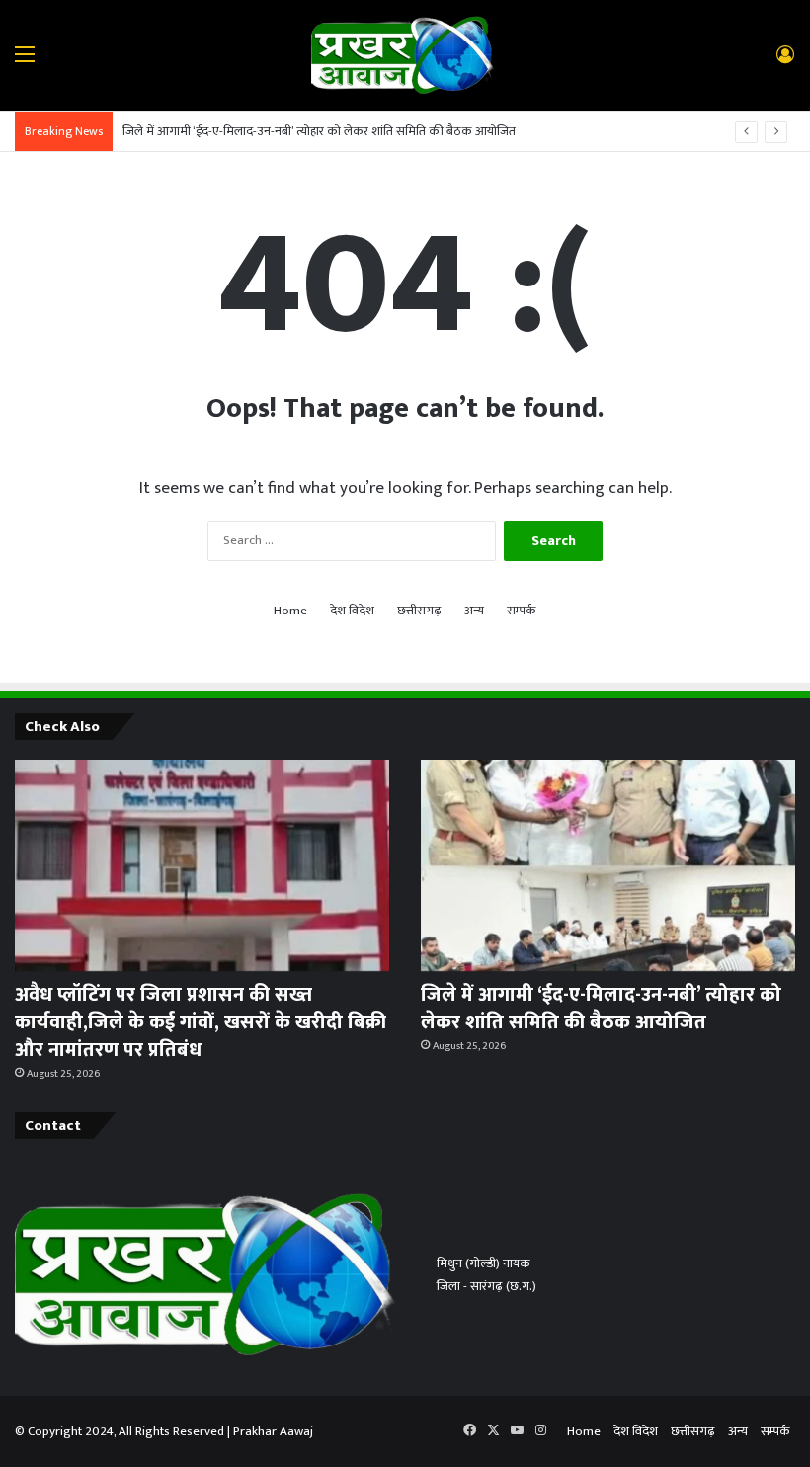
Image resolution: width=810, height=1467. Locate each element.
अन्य (474, 611)
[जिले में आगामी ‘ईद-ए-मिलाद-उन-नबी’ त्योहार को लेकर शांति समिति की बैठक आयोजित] (608, 865)
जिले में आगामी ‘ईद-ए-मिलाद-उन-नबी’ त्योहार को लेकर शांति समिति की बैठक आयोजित (319, 131)
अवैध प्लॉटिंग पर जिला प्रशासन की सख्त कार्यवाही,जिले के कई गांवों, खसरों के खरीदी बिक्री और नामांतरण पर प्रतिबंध (200, 1022)
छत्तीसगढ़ (419, 611)
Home (290, 611)
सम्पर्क (521, 611)
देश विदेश (352, 611)
